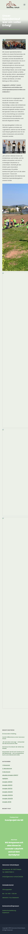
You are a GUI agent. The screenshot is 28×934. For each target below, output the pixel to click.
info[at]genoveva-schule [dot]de (12, 876)
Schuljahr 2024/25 (7, 798)
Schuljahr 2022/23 (7, 792)
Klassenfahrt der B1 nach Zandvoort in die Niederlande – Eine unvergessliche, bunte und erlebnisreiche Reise (13, 753)
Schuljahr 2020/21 (7, 785)
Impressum (5, 912)
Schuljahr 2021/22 (14, 29)
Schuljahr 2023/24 (7, 795)
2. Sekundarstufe (7, 768)
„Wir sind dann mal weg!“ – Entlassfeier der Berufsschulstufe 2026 (13, 742)
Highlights (5, 29)
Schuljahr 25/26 (6, 802)
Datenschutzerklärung (9, 910)
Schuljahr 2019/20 (7, 782)
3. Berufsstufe (6, 772)
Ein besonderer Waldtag (9, 734)
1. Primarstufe (6, 765)
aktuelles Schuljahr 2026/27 (10, 775)
